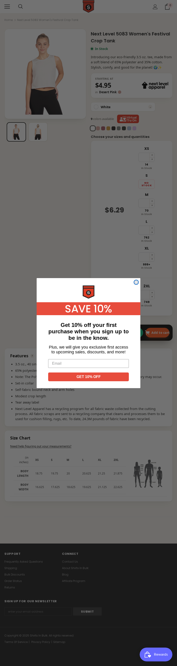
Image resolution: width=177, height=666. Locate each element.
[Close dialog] (136, 282)
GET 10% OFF (89, 377)
